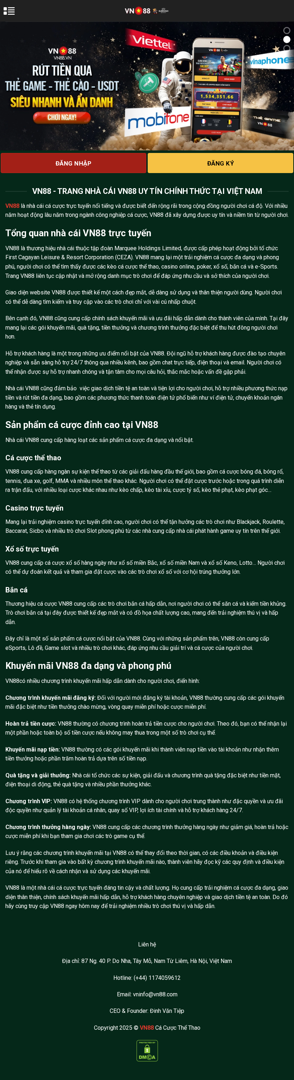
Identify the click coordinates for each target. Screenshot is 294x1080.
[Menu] (13, 14)
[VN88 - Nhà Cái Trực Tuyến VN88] (147, 10)
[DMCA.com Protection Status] (147, 1050)
